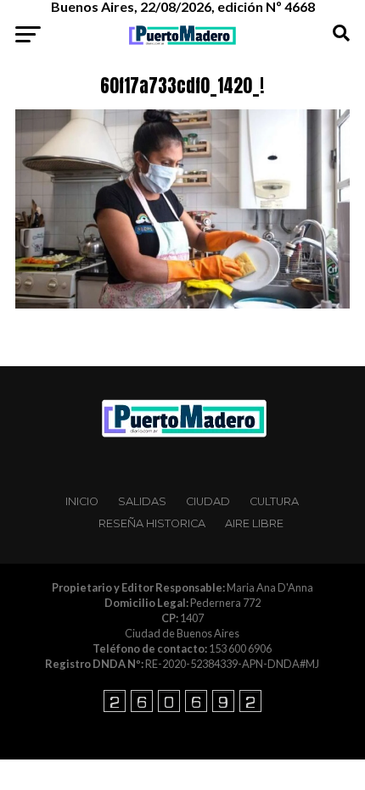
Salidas (142, 501)
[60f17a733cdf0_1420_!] (182, 304)
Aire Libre (254, 523)
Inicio (81, 501)
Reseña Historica (151, 523)
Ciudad (208, 501)
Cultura (274, 501)
